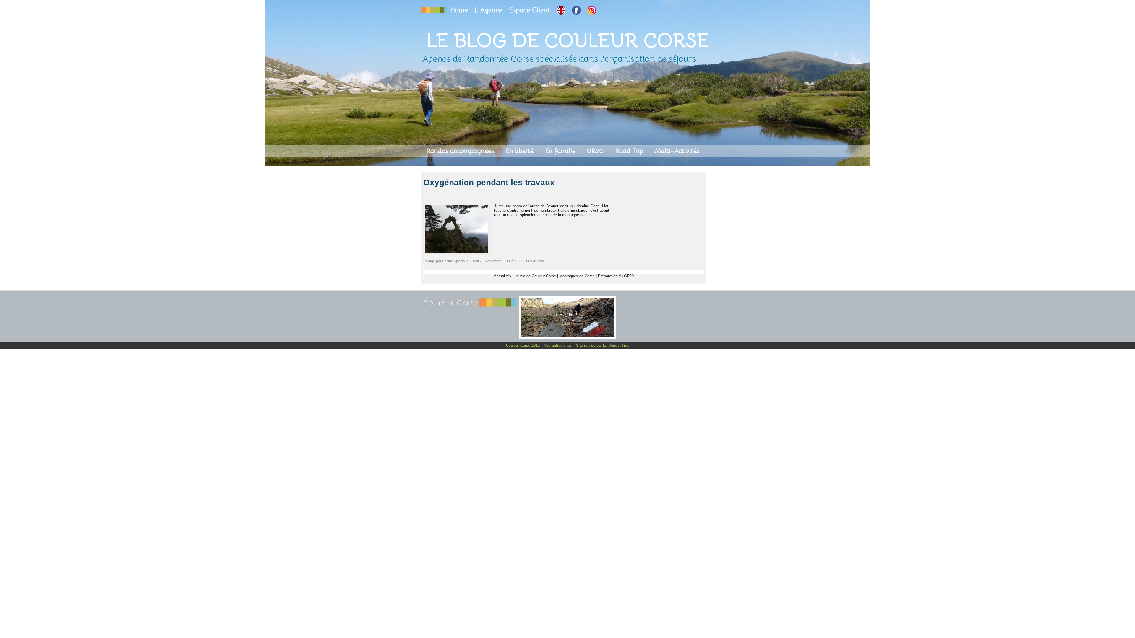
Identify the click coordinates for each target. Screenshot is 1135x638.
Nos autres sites (558, 345)
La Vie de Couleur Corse (535, 276)
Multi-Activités (677, 151)
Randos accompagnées (461, 151)
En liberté (520, 151)
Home (460, 10)
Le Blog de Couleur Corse (567, 40)
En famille (561, 151)
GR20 (596, 151)
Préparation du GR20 (616, 276)
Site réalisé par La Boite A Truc (602, 345)
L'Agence (489, 10)
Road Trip (630, 151)
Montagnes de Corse (577, 276)
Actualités (502, 276)
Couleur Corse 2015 (523, 345)
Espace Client (530, 10)
